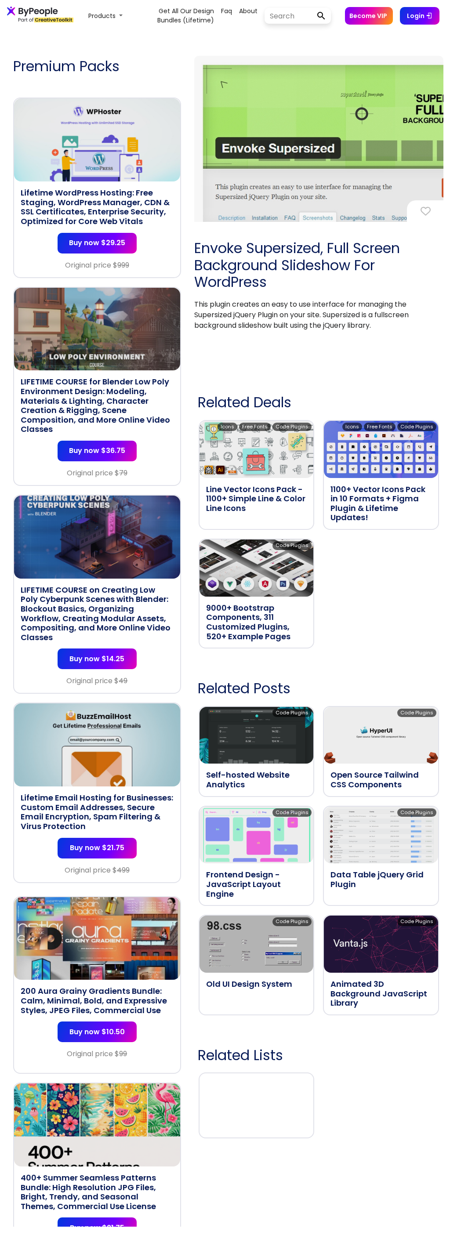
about (248, 11)
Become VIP (368, 15)
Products (102, 15)
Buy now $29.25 (97, 243)
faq (226, 11)
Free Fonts (255, 426)
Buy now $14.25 (96, 659)
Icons (227, 426)
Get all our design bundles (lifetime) (185, 16)
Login (416, 15)
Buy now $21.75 (97, 848)
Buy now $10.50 (97, 1032)
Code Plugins (292, 426)
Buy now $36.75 (97, 450)
